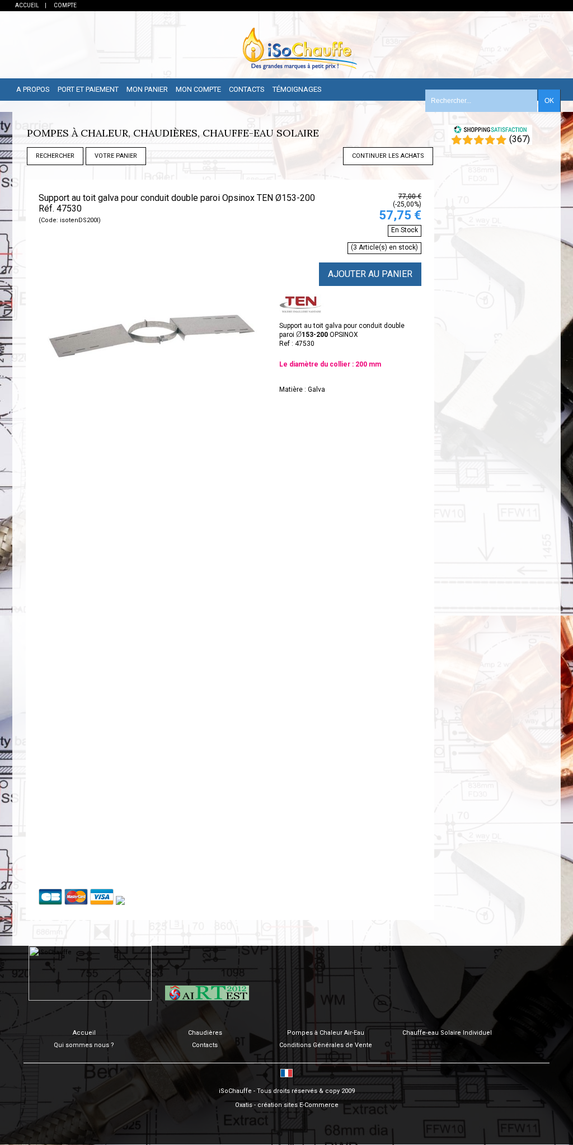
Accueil (84, 1032)
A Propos (33, 89)
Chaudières (205, 1032)
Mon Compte (198, 89)
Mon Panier (147, 89)
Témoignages (297, 89)
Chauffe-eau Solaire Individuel (447, 1032)
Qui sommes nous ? (84, 1045)
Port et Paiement (88, 89)
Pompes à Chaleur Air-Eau (325, 1032)
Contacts (247, 89)
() (519, 139)
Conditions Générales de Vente (325, 1045)
